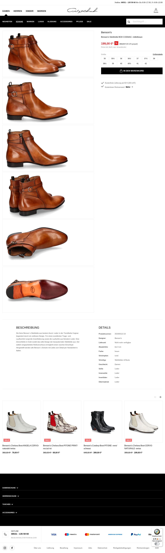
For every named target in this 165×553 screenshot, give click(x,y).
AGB (157, 548)
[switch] (157, 543)
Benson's (106, 32)
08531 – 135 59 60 (128, 2)
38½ (104, 63)
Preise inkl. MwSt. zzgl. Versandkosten (113, 47)
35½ (113, 58)
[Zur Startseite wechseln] (82, 11)
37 (138, 58)
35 (105, 58)
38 (154, 58)
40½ (129, 63)
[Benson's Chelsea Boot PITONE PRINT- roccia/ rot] (62, 422)
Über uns (37, 548)
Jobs (90, 548)
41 (138, 63)
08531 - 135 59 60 (20, 534)
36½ (129, 58)
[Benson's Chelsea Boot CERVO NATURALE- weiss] (144, 422)
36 (121, 58)
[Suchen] (129, 21)
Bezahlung (64, 548)
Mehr (128, 87)
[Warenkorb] (161, 8)
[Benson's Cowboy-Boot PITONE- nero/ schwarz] (103, 422)
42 (146, 63)
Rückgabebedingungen (122, 548)
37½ (145, 58)
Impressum (78, 548)
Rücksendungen (143, 548)
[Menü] (161, 529)
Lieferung (50, 548)
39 (113, 63)
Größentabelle (158, 54)
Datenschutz (102, 548)
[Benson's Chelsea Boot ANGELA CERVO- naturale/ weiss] (22, 422)
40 (121, 63)
